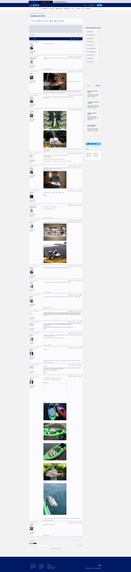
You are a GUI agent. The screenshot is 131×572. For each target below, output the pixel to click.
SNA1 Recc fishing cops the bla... (91, 48)
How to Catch (32, 565)
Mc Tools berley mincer (90, 31)
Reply (81, 41)
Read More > (93, 96)
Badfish (31, 155)
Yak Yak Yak (43, 13)
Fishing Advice (44, 8)
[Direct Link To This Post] (30, 41)
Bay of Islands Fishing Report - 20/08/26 (91, 126)
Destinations (88, 8)
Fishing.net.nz (33, 1)
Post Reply (31, 35)
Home (30, 13)
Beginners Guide (59, 8)
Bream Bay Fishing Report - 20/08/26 (93, 91)
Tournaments (78, 8)
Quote (78, 41)
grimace (31, 296)
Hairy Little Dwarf (33, 58)
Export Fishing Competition (60, 1)
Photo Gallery (41, 565)
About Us (49, 564)
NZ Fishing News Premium (45, 1)
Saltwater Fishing (38, 13)
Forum (72, 8)
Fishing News (41, 564)
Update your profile (50, 568)
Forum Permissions (79, 545)
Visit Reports (98, 85)
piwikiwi (31, 43)
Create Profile (91, 5)
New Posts (34, 20)
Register (57, 20)
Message (46, 38)
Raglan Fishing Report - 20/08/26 (92, 113)
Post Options (71, 41)
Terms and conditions (51, 567)
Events (47, 20)
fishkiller (31, 73)
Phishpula (32, 111)
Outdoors (41, 568)
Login (99, 5)
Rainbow (31, 323)
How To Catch (51, 8)
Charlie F (31, 222)
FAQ (52, 20)
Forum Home (33, 13)
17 (80, 540)
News (83, 8)
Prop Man (31, 192)
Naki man (31, 349)
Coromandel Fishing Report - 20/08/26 (93, 102)
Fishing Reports (67, 8)
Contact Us (49, 565)
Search (42, 20)
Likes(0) (75, 41)
